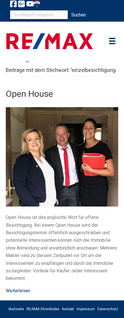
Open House (29, 94)
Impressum (86, 309)
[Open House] (62, 156)
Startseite (16, 309)
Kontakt (68, 309)
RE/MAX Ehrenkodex (43, 309)
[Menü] (112, 41)
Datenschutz (107, 309)
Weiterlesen (18, 290)
